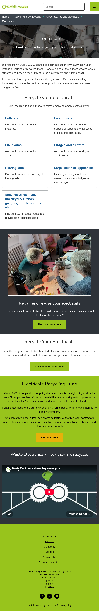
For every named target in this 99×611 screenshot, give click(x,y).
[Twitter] (49, 596)
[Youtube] (56, 596)
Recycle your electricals (49, 366)
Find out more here (49, 324)
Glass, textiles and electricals (62, 16)
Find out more (49, 437)
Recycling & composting (27, 16)
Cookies (49, 552)
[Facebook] (42, 596)
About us (49, 541)
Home (5, 16)
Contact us (49, 546)
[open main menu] (94, 6)
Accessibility (49, 536)
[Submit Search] (81, 6)
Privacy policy (49, 557)
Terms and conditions (49, 562)
